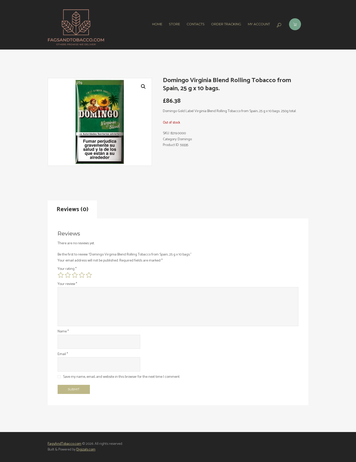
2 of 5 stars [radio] (68, 275)
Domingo (185, 139)
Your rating (67, 269)
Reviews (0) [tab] (72, 209)
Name (63, 332)
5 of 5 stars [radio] (89, 275)
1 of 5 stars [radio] (61, 275)
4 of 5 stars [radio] (82, 275)
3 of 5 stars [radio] (75, 275)
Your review (67, 284)
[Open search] (278, 25)
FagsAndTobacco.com (64, 444)
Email (63, 354)
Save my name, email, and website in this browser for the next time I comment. (121, 377)
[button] (143, 86)
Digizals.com (85, 450)
